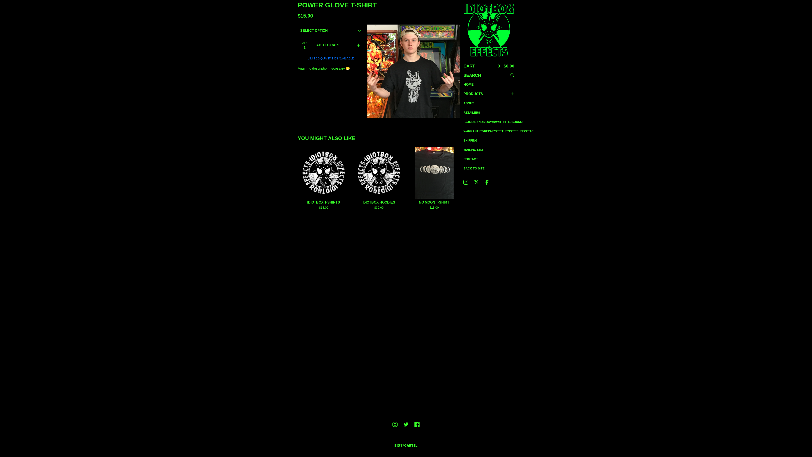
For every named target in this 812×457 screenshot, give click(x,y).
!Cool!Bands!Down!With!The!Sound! (489, 122)
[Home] (489, 30)
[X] (476, 182)
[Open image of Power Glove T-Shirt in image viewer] (413, 71)
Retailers (472, 112)
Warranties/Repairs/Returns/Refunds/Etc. (489, 131)
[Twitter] (406, 424)
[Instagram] (465, 182)
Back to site (474, 168)
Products (473, 94)
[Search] (512, 75)
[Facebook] (487, 182)
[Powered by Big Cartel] (406, 445)
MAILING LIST (474, 149)
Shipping (470, 140)
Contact (471, 159)
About (469, 103)
